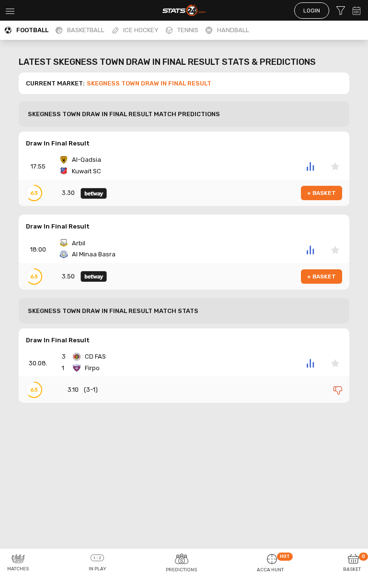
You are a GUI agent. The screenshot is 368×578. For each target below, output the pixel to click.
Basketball (85, 30)
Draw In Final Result (58, 143)
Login (311, 10)
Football (32, 30)
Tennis (187, 30)
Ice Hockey (141, 30)
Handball (233, 30)
